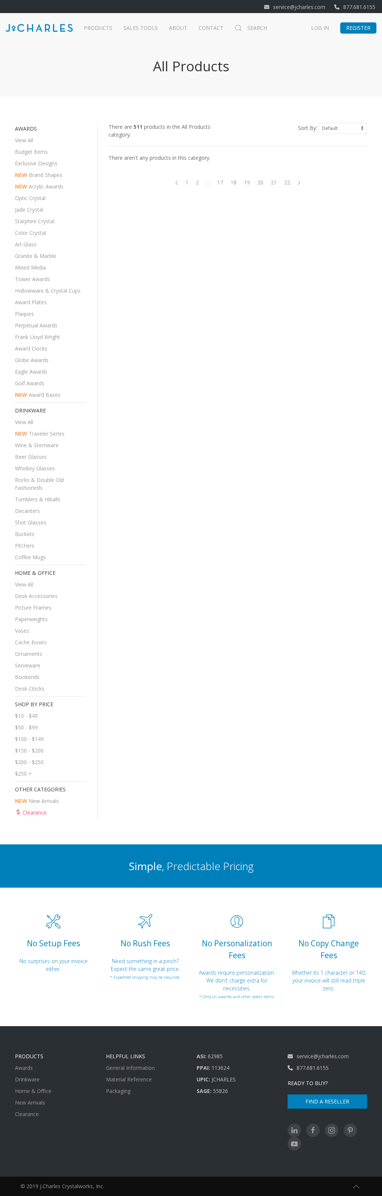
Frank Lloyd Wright (37, 336)
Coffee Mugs (30, 557)
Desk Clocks (29, 688)
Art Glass (26, 244)
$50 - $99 (26, 727)
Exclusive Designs (36, 163)
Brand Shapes (38, 174)
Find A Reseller (327, 1101)
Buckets (24, 534)
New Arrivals (37, 800)
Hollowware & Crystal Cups (48, 290)
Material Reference (129, 1079)
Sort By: (307, 127)
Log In (320, 27)
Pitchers (24, 545)
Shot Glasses (30, 522)
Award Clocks (31, 348)
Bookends (27, 676)
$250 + (23, 773)
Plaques (24, 313)
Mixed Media (30, 267)
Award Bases (37, 394)
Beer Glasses (31, 456)
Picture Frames (33, 607)
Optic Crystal (30, 198)
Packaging (118, 1090)
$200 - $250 (29, 762)
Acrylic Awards (39, 186)
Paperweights (31, 619)
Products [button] (98, 27)
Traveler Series (40, 433)
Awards (24, 1067)
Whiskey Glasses (35, 468)
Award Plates (31, 302)
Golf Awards (29, 383)
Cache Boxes (31, 642)
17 (220, 182)
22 (287, 182)
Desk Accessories (36, 595)
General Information (130, 1067)
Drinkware (27, 1079)
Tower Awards (32, 279)
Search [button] (257, 27)
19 (247, 182)
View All (24, 140)
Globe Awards (31, 360)
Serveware (27, 665)
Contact (210, 27)
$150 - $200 (29, 750)
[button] (356, 1186)
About (178, 27)
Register (358, 27)
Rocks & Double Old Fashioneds (39, 483)
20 (260, 182)
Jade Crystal (29, 209)
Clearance (35, 812)
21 (274, 182)
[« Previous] (177, 182)
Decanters (27, 510)
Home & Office (33, 1090)
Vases (22, 630)
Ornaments (28, 653)
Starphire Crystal (34, 221)
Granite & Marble (35, 255)
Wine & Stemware (37, 445)
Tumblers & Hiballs (37, 499)
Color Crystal (30, 232)
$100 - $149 (29, 738)
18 (234, 182)
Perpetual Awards (36, 325)
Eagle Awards (31, 371)
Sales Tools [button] (140, 27)
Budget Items (31, 151)
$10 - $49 (26, 715)
